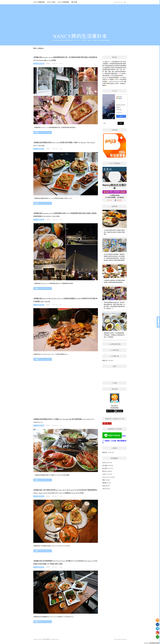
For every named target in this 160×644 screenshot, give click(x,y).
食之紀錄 (104, 465)
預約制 (104, 482)
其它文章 (74, 2)
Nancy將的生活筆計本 (80, 36)
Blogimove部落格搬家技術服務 (151, 643)
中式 (103, 488)
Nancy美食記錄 (63, 2)
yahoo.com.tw (105, 477)
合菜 (103, 485)
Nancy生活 (51, 2)
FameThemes (124, 639)
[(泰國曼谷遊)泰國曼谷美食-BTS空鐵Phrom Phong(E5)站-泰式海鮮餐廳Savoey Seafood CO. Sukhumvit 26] (65, 450)
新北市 (104, 471)
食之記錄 (104, 468)
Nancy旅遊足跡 (38, 2)
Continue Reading (44, 132)
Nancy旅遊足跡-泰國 (38, 63)
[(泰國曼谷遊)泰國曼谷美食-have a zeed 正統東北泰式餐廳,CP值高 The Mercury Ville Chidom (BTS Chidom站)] (65, 173)
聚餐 (103, 480)
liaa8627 (104, 474)
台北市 (104, 462)
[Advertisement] (80, 21)
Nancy (48, 63)
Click (158, 322)
